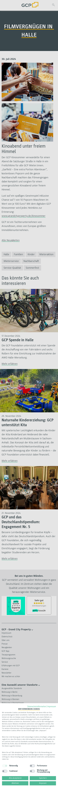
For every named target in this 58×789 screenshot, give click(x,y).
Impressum (51, 706)
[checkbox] (4, 765)
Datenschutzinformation (36, 706)
